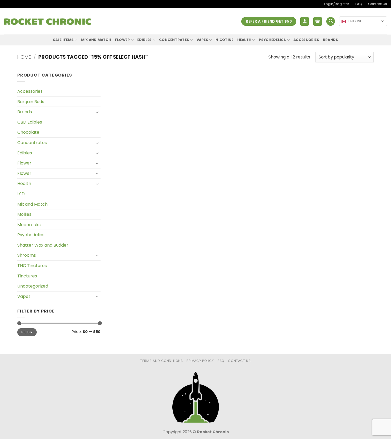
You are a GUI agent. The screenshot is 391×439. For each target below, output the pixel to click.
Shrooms (26, 255)
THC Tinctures (32, 266)
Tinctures (27, 276)
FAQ (358, 4)
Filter (26, 332)
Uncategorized (32, 286)
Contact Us (377, 4)
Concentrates (174, 39)
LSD (21, 194)
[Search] (330, 21)
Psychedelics (272, 39)
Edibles (144, 39)
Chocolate (28, 132)
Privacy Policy (200, 360)
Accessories (306, 39)
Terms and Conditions (161, 360)
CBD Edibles (29, 122)
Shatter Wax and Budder (42, 245)
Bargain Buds (30, 102)
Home (24, 57)
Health (244, 39)
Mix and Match (96, 39)
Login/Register (336, 4)
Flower (122, 39)
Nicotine (224, 39)
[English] (344, 21)
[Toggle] (97, 112)
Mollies (24, 214)
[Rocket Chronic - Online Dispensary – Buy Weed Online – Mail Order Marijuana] (47, 22)
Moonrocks (29, 225)
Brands (330, 39)
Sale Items (63, 39)
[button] (304, 21)
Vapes (202, 39)
